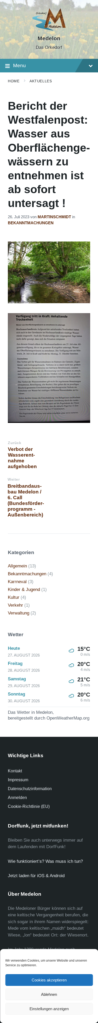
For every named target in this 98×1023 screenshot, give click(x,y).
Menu (19, 65)
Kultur (13, 597)
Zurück (14, 443)
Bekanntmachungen (31, 223)
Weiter (14, 479)
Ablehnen (49, 994)
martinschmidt (54, 217)
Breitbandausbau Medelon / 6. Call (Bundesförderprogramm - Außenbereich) (26, 500)
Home (13, 81)
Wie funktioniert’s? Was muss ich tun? (45, 861)
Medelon (49, 38)
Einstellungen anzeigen (49, 1009)
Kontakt (15, 771)
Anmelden (17, 797)
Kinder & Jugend (24, 589)
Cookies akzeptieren (49, 980)
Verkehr (15, 605)
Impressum (18, 780)
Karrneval (17, 581)
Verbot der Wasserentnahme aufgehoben (22, 457)
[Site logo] (49, 29)
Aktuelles (41, 81)
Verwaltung (18, 613)
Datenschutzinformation (30, 788)
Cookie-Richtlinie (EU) (29, 806)
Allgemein (17, 566)
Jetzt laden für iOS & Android (36, 875)
